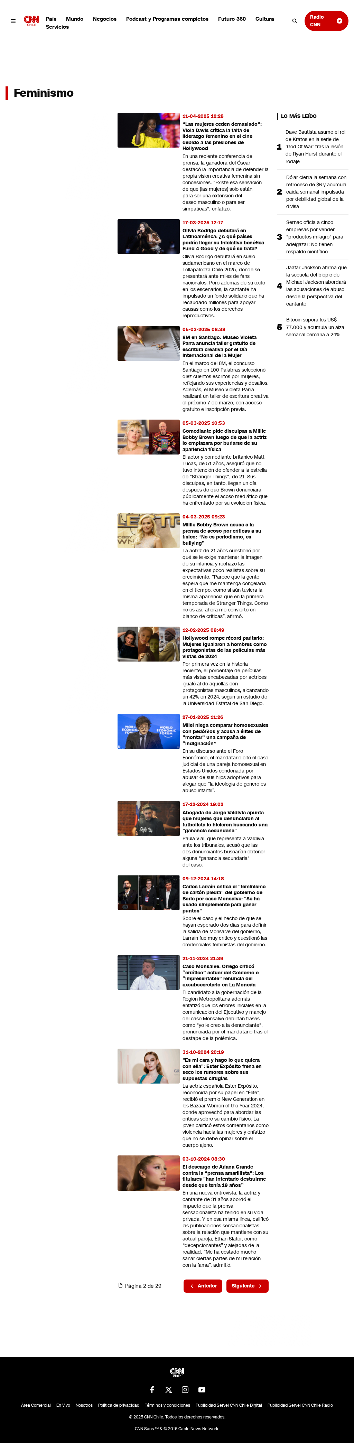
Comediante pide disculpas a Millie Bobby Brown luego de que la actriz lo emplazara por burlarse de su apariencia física (225, 440)
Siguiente (243, 1285)
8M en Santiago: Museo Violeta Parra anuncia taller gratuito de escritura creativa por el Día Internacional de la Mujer (220, 346)
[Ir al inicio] (31, 21)
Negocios (105, 18)
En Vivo (63, 1405)
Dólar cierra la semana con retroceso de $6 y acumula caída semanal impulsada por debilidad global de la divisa (316, 192)
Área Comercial (36, 1405)
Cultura (264, 18)
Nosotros (84, 1405)
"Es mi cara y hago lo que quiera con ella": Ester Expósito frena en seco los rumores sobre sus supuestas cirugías (222, 1069)
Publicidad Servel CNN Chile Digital (229, 1405)
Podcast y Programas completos (167, 18)
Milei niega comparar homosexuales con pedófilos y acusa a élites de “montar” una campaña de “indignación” (226, 734)
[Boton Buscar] (295, 21)
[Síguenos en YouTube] (201, 1389)
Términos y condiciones (167, 1405)
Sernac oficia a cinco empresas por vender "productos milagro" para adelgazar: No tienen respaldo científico (314, 237)
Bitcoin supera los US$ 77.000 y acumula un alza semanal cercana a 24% (315, 327)
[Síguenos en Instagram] (185, 1389)
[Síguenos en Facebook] (152, 1389)
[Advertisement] (57, 508)
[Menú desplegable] (13, 21)
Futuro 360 (232, 18)
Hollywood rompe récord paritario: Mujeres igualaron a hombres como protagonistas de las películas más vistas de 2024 (225, 647)
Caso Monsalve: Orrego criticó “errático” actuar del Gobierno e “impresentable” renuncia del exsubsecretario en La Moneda (221, 975)
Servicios (57, 26)
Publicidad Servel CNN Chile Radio (300, 1405)
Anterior (207, 1285)
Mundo (74, 18)
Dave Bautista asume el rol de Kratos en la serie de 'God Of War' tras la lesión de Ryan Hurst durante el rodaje (315, 147)
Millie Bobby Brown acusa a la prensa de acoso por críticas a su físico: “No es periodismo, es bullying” (222, 534)
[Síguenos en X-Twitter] (168, 1389)
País (51, 18)
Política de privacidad (118, 1405)
